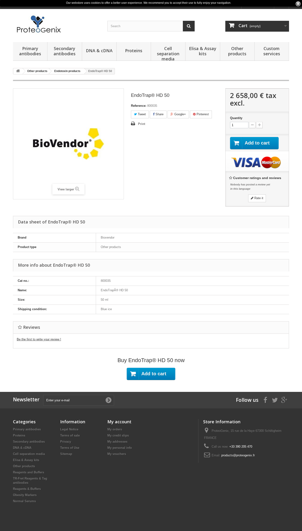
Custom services (271, 51)
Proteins (133, 50)
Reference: (138, 105)
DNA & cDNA (99, 50)
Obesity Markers (25, 495)
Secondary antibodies (65, 51)
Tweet (141, 114)
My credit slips (118, 435)
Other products (237, 51)
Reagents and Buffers (28, 472)
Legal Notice (69, 429)
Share (159, 114)
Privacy (65, 441)
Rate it (258, 198)
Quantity (236, 118)
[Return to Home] (17, 71)
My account (119, 421)
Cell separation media (168, 53)
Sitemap (66, 454)
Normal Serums (24, 501)
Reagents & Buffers (27, 489)
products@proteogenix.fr (238, 455)
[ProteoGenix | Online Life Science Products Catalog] (56, 24)
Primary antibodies (30, 51)
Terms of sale (70, 435)
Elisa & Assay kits (202, 51)
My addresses (117, 441)
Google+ (179, 114)
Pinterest (202, 114)
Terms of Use (69, 448)
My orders (114, 429)
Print (141, 124)
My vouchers (116, 454)
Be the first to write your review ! (39, 339)
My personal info (119, 448)
